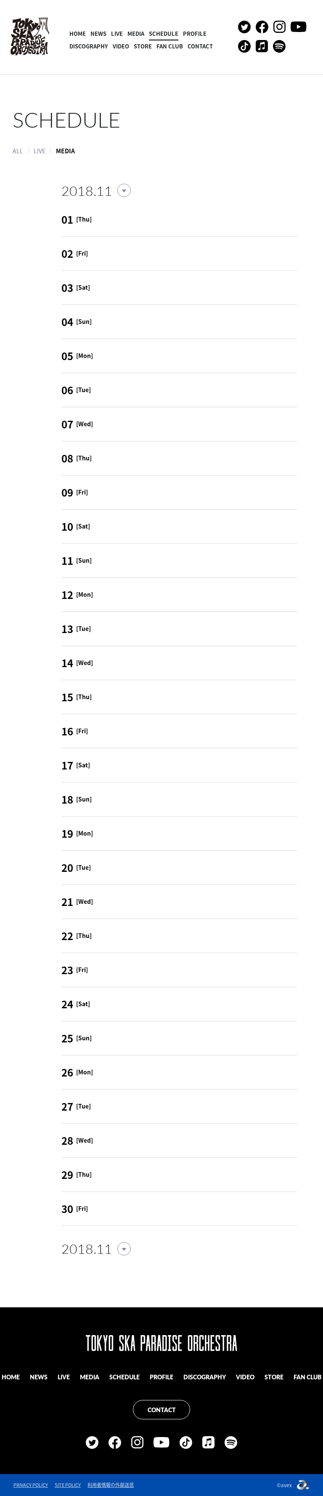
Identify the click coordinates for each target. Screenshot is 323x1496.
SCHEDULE (163, 33)
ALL (18, 151)
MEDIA (135, 33)
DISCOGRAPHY (88, 46)
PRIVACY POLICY (30, 1484)
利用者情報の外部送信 (110, 1484)
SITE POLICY (68, 1484)
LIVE (117, 33)
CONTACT (200, 46)
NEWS (98, 33)
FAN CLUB (169, 46)
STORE (143, 46)
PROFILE (195, 33)
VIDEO (121, 46)
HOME (77, 33)
